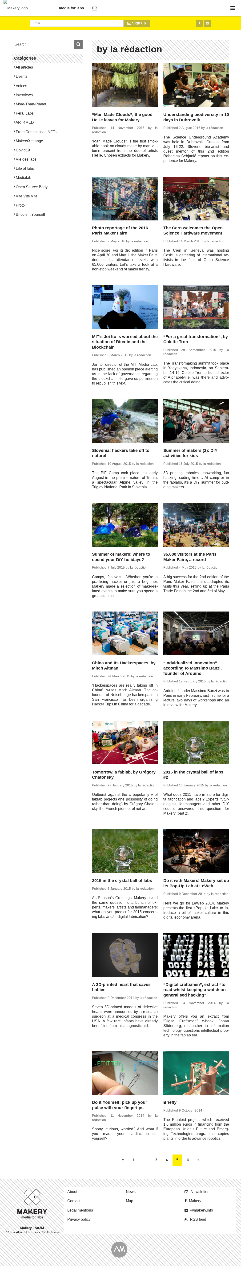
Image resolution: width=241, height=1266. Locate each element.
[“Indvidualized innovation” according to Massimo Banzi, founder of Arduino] (196, 634)
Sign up (138, 23)
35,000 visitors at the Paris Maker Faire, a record (190, 557)
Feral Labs (25, 113)
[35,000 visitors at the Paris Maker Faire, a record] (196, 525)
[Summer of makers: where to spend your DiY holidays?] (125, 525)
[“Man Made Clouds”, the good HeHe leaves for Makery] (125, 85)
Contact (73, 1201)
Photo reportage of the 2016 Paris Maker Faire (120, 231)
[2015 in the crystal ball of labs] (125, 851)
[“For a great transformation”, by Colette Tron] (196, 307)
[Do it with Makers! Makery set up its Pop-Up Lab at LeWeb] (196, 851)
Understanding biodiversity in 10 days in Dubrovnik (196, 117)
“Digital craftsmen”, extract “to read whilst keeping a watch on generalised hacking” (194, 989)
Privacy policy (79, 1219)
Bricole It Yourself (30, 214)
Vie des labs (26, 159)
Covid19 (23, 150)
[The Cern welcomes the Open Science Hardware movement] (196, 199)
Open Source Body (32, 187)
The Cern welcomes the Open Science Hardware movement (193, 231)
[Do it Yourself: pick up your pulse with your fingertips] (125, 1073)
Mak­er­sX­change (29, 141)
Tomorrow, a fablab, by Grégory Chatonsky (124, 775)
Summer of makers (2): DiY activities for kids (190, 453)
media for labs (71, 8)
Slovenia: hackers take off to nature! (120, 453)
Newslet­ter (200, 1192)
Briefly (170, 1102)
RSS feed (198, 1219)
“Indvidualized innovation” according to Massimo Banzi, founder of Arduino (192, 668)
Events (21, 76)
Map (129, 1201)
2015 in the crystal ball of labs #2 (193, 775)
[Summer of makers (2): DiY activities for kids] (196, 421)
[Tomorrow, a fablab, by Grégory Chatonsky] (125, 743)
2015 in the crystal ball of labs (122, 880)
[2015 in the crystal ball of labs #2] (196, 743)
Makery (195, 1201)
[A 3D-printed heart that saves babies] (125, 955)
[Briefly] (196, 1073)
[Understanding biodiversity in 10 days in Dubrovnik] (196, 85)
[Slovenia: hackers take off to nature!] (125, 421)
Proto (20, 205)
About (72, 1192)
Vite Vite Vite (26, 196)
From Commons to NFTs (36, 132)
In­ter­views (24, 95)
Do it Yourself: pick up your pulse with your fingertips (119, 1105)
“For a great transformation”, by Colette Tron (195, 339)
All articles (24, 67)
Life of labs (25, 168)
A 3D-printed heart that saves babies (121, 987)
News (131, 1192)
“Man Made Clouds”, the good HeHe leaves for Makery (122, 117)
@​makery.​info (201, 1210)
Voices (21, 86)
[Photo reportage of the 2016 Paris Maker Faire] (125, 199)
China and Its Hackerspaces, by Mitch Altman (124, 666)
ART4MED (25, 122)
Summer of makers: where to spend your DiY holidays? (121, 557)
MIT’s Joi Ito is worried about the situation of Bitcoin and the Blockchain (125, 342)
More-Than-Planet (31, 104)
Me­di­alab (23, 178)
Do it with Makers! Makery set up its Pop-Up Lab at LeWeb (196, 883)
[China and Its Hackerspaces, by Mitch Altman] (125, 634)
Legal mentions (80, 1210)
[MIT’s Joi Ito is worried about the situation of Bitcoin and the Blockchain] (125, 307)
